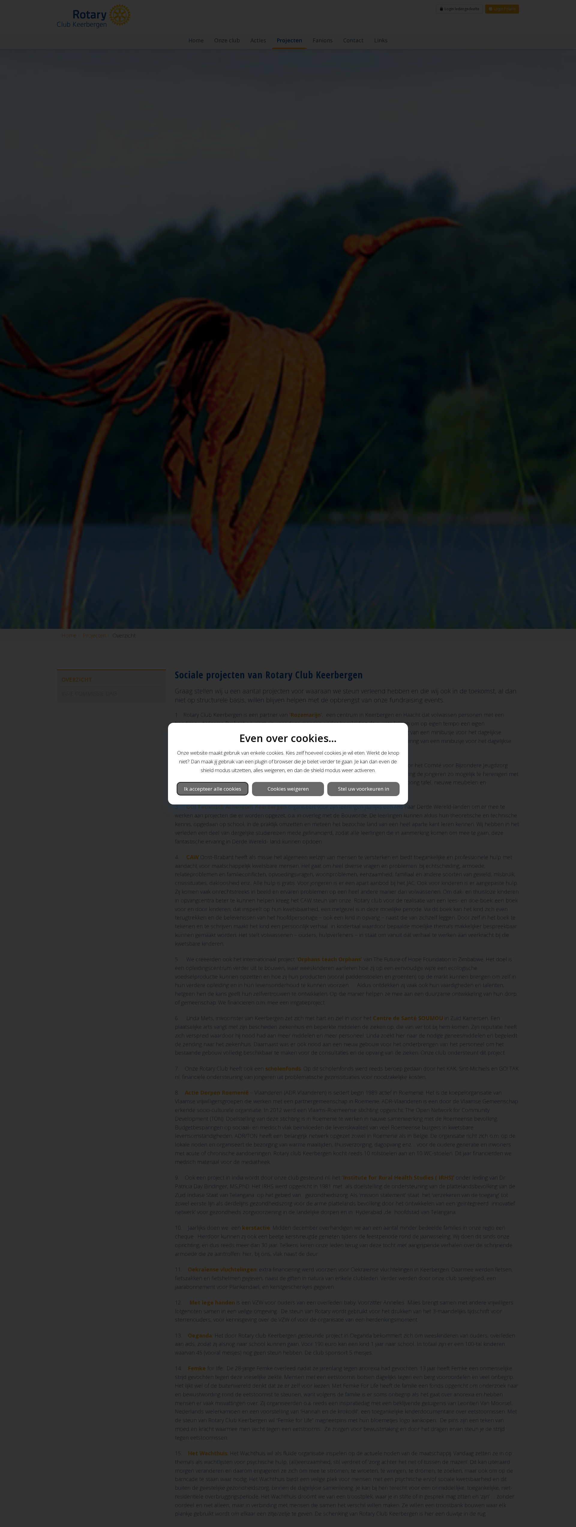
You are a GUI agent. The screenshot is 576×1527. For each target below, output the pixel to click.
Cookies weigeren (288, 788)
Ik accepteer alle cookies (212, 788)
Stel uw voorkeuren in (363, 788)
